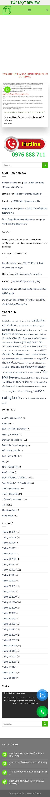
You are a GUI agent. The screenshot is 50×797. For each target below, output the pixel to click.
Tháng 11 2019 (9, 640)
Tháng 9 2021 (8, 564)
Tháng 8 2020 (8, 613)
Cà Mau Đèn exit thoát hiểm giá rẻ (32, 326)
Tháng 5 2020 (8, 623)
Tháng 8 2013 (8, 677)
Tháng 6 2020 (8, 618)
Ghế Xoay (5, 342)
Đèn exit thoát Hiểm (17, 381)
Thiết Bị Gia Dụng (10, 488)
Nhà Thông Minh (10, 466)
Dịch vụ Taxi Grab (10, 434)
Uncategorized (9, 510)
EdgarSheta (7, 208)
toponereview (7, 372)
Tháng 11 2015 (9, 656)
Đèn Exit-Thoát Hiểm (12, 439)
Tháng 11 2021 (9, 558)
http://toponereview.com (13, 346)
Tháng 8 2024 (8, 542)
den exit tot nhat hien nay (38, 330)
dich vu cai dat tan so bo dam (29, 334)
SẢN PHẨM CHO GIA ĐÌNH (16, 483)
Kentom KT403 (24, 350)
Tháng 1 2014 (8, 667)
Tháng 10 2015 (9, 661)
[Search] (47, 10)
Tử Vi (5, 504)
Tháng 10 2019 (9, 645)
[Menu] (29, 10)
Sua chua (29, 354)
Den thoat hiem (11, 334)
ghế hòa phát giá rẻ (40, 338)
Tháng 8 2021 (8, 569)
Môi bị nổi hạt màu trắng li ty (28, 193)
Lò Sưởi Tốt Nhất (10, 456)
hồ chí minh (40, 346)
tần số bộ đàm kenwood (33, 372)
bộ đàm (29, 321)
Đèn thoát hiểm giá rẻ (25, 391)
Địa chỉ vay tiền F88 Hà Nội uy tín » (18, 219)
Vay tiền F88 (8, 515)
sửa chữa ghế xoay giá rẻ (27, 363)
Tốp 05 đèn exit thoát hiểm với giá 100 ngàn (23, 184)
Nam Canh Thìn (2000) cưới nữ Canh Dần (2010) (26, 754)
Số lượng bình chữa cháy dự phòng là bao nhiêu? (24, 112)
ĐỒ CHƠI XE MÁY (11, 450)
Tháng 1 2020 (8, 629)
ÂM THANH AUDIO (12, 418)
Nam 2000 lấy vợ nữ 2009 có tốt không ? (28, 763)
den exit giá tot (22, 330)
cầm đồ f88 (8, 329)
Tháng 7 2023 (8, 548)
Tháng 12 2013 (9, 672)
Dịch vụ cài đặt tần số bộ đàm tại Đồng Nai (24, 291)
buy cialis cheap (9, 182)
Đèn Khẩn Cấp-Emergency (14, 445)
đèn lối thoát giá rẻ (26, 398)
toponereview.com (18, 372)
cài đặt (18, 326)
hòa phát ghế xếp (30, 346)
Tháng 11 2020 (9, 602)
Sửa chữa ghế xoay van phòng (28, 366)
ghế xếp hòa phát (31, 342)
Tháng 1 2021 (8, 591)
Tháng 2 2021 (8, 586)
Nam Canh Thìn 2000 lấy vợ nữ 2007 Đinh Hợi (26, 782)
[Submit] (45, 165)
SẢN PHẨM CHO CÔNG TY (16, 477)
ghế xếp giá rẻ (15, 342)
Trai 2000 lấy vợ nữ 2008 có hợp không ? (28, 773)
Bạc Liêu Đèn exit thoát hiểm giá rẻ (14, 321)
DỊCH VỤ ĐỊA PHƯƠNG (14, 429)
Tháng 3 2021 (8, 580)
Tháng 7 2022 (8, 553)
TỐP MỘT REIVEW (11, 499)
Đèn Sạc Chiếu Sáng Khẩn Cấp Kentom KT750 (22, 386)
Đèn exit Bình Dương (28, 378)
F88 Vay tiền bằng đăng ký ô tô (23, 221)
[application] (25, 705)
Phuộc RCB (7, 472)
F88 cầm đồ (19, 338)
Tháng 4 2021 (8, 575)
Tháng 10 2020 (9, 607)
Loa (4, 461)
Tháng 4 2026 (8, 531)
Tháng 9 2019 (8, 650)
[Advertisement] (25, 42)
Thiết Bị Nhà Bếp (10, 493)
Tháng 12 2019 (9, 634)
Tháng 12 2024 (9, 537)
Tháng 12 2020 (9, 596)
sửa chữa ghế (38, 359)
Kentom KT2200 (35, 350)
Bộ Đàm (6, 423)
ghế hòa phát (29, 338)
